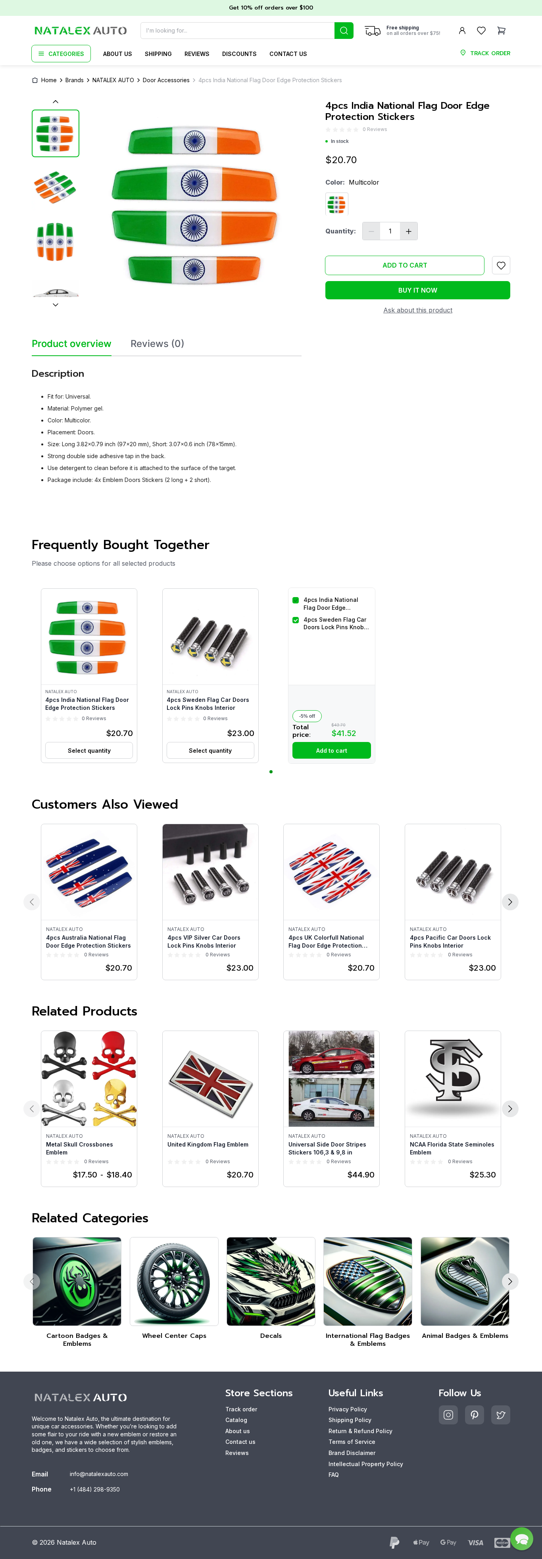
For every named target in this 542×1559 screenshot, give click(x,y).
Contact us (288, 53)
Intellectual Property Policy (366, 1464)
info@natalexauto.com (99, 1473)
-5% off (307, 716)
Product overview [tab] (71, 343)
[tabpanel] (167, 423)
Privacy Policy (348, 1409)
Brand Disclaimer (352, 1452)
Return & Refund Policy (360, 1431)
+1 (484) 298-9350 (95, 1489)
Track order (241, 1409)
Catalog (236, 1419)
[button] (89, 675)
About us (117, 53)
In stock (340, 142)
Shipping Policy (350, 1419)
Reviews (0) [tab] (158, 343)
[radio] (328, 130)
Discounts (239, 53)
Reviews (197, 53)
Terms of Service (352, 1441)
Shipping (158, 53)
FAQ (334, 1474)
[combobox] (247, 31)
